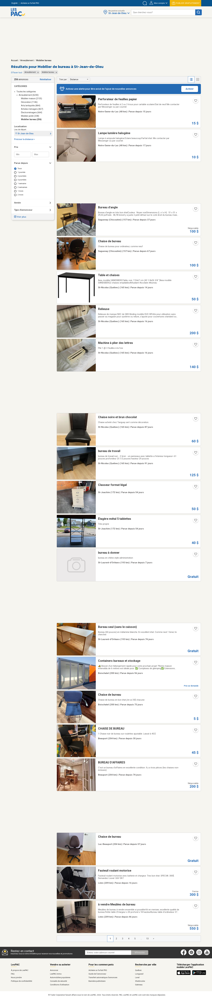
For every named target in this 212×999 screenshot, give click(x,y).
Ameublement (27, 60)
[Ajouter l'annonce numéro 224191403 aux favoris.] (195, 907)
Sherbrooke (140, 981)
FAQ (12, 974)
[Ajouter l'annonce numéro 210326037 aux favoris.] (195, 697)
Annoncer (54, 970)
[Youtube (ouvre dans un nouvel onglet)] (207, 955)
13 (147, 938)
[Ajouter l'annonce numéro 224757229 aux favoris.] (195, 731)
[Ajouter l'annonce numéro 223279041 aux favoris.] (195, 765)
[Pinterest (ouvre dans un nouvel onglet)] (191, 955)
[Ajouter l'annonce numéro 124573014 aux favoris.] (195, 311)
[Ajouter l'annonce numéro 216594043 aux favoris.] (195, 453)
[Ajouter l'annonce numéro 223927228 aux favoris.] (195, 521)
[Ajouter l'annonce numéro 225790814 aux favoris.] (195, 555)
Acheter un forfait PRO (98, 970)
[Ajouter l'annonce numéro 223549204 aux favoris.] (195, 243)
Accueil (14, 60)
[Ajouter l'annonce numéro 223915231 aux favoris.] (195, 487)
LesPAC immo (56, 974)
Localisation (20, 126)
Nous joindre (16, 977)
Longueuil (139, 974)
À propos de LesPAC (19, 970)
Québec (138, 970)
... (141, 938)
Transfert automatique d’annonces (103, 977)
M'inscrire (140, 952)
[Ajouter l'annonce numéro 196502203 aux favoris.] (195, 101)
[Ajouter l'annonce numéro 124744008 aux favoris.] (195, 345)
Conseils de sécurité (58, 981)
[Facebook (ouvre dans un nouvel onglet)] (183, 955)
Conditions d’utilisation (59, 985)
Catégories (20, 86)
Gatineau (138, 985)
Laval (137, 977)
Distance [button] (74, 79)
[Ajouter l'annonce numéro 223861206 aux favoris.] (195, 839)
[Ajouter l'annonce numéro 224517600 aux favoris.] (195, 210)
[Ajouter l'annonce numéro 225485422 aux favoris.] (195, 873)
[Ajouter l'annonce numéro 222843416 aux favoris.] (195, 419)
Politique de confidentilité (21, 981)
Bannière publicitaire (97, 981)
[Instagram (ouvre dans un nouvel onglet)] (199, 955)
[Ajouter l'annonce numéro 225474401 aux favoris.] (195, 277)
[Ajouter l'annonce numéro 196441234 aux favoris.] (195, 135)
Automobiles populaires (60, 977)
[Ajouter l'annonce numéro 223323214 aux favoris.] (195, 629)
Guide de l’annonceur (97, 974)
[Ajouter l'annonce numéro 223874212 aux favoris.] (195, 663)
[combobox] (163, 12)
